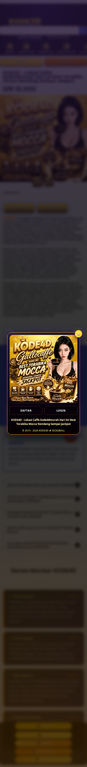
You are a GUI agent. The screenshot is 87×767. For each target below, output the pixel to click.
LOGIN (61, 410)
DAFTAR (26, 410)
